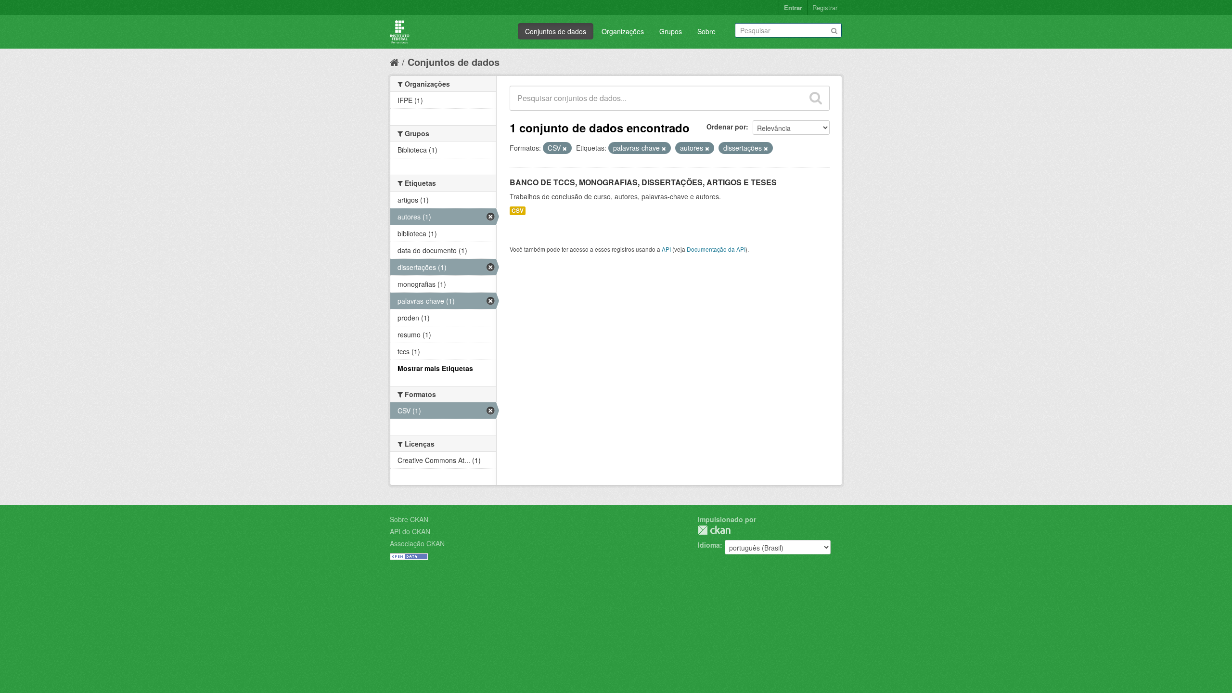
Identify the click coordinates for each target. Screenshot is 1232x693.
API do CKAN (410, 531)
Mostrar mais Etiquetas (435, 368)
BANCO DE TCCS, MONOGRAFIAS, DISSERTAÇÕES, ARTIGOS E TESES (643, 182)
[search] (815, 98)
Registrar (824, 7)
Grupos (670, 31)
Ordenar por (726, 126)
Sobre (706, 31)
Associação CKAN (417, 543)
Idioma (709, 545)
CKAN (714, 530)
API (666, 249)
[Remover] (565, 148)
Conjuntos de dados (555, 31)
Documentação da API (716, 249)
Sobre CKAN (409, 519)
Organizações (623, 31)
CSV (518, 210)
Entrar (793, 7)
